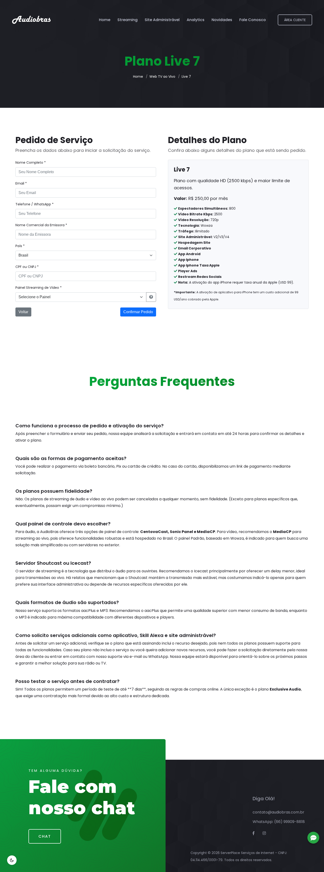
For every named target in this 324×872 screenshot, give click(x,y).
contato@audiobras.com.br (278, 812)
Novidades (222, 20)
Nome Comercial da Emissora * (41, 225)
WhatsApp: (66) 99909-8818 (279, 821)
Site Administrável (162, 20)
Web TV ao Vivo (162, 76)
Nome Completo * (30, 162)
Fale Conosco (252, 20)
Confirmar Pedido (138, 312)
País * (20, 246)
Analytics (195, 20)
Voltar (23, 312)
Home (104, 20)
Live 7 (186, 76)
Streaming (127, 20)
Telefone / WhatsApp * (34, 204)
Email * (21, 183)
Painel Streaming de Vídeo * (38, 287)
